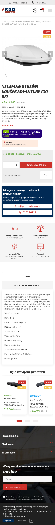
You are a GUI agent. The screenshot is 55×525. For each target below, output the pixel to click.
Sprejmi (8, 521)
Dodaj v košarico (36, 165)
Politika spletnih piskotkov (14, 516)
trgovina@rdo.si (20, 2)
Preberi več (7, 125)
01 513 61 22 (41, 2)
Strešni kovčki (34, 21)
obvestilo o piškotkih (36, 499)
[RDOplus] (8, 10)
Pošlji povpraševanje (27, 206)
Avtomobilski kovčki (18, 21)
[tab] (27, 276)
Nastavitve (21, 521)
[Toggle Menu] (50, 10)
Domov (5, 21)
